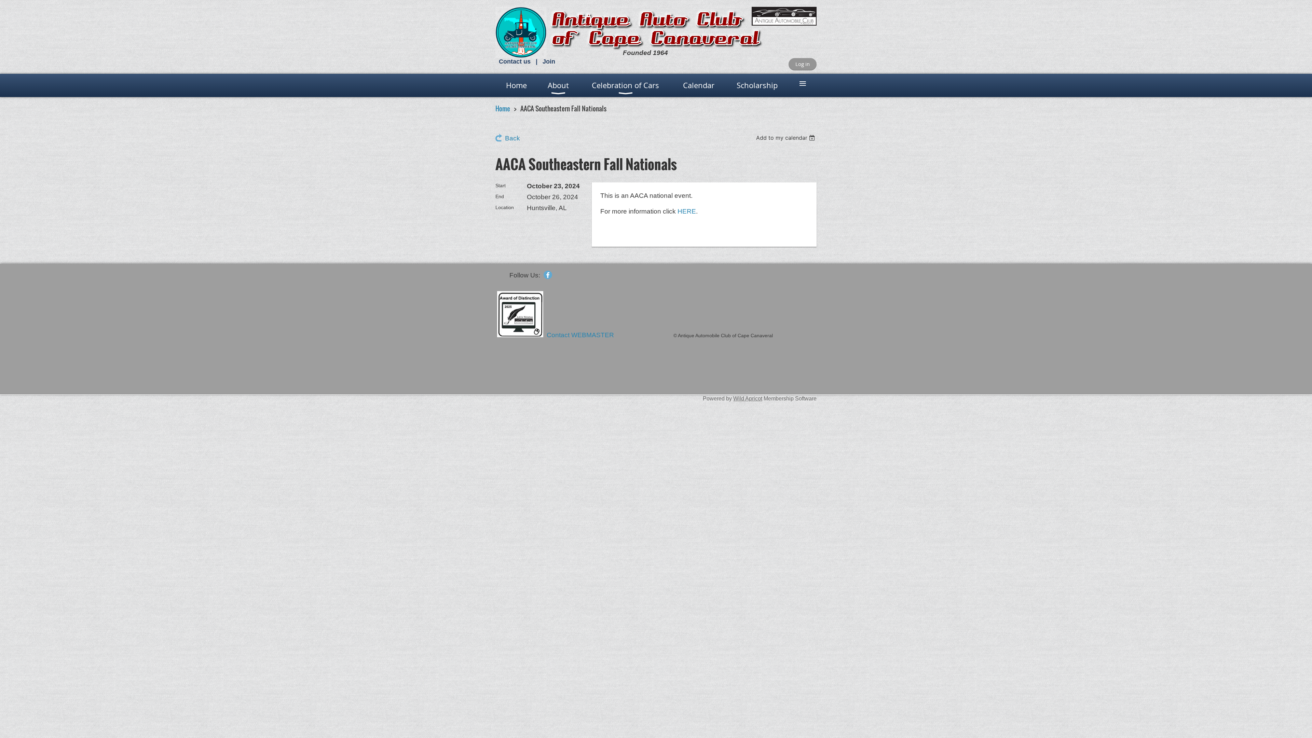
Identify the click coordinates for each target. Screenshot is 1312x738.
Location (504, 207)
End (499, 196)
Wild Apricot (747, 398)
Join (549, 61)
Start (500, 185)
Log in (802, 63)
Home (502, 108)
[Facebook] (548, 275)
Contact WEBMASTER (581, 335)
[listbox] (786, 138)
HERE (687, 211)
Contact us (515, 61)
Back (512, 138)
